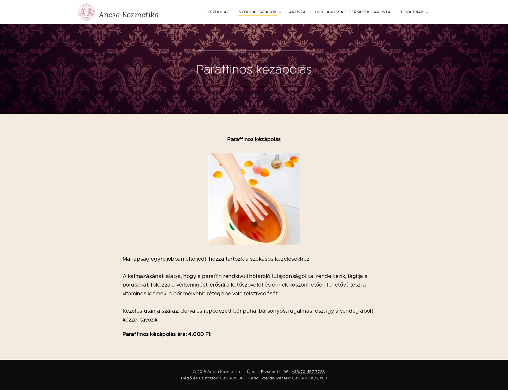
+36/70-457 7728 (308, 371)
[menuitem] (220, 12)
